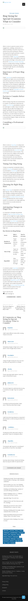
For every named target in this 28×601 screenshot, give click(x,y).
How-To (10, 536)
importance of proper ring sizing (15, 61)
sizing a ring (8, 190)
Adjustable (6, 530)
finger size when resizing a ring (15, 214)
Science (12, 540)
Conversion (21, 532)
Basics (16, 530)
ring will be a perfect (15, 280)
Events (19, 296)
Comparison (6, 532)
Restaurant (6, 540)
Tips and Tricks (14, 13)
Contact (4, 590)
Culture (5, 534)
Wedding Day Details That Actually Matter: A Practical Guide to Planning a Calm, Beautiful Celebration (14, 480)
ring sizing (15, 56)
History (5, 536)
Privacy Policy (5, 581)
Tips (4, 543)
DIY (9, 534)
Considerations (11, 296)
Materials (13, 538)
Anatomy (12, 530)
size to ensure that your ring (17, 285)
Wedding (13, 543)
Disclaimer (4, 587)
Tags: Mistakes (18, 540)
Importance (15, 536)
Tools (8, 543)
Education (13, 534)
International (7, 538)
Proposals (19, 538)
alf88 (5, 24)
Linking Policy (5, 584)
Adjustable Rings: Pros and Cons (11, 498)
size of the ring (9, 105)
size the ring (14, 170)
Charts (21, 530)
